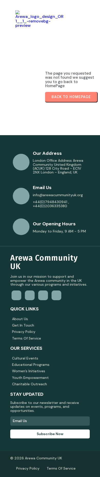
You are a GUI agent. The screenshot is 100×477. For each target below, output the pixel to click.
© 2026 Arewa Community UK (36, 458)
